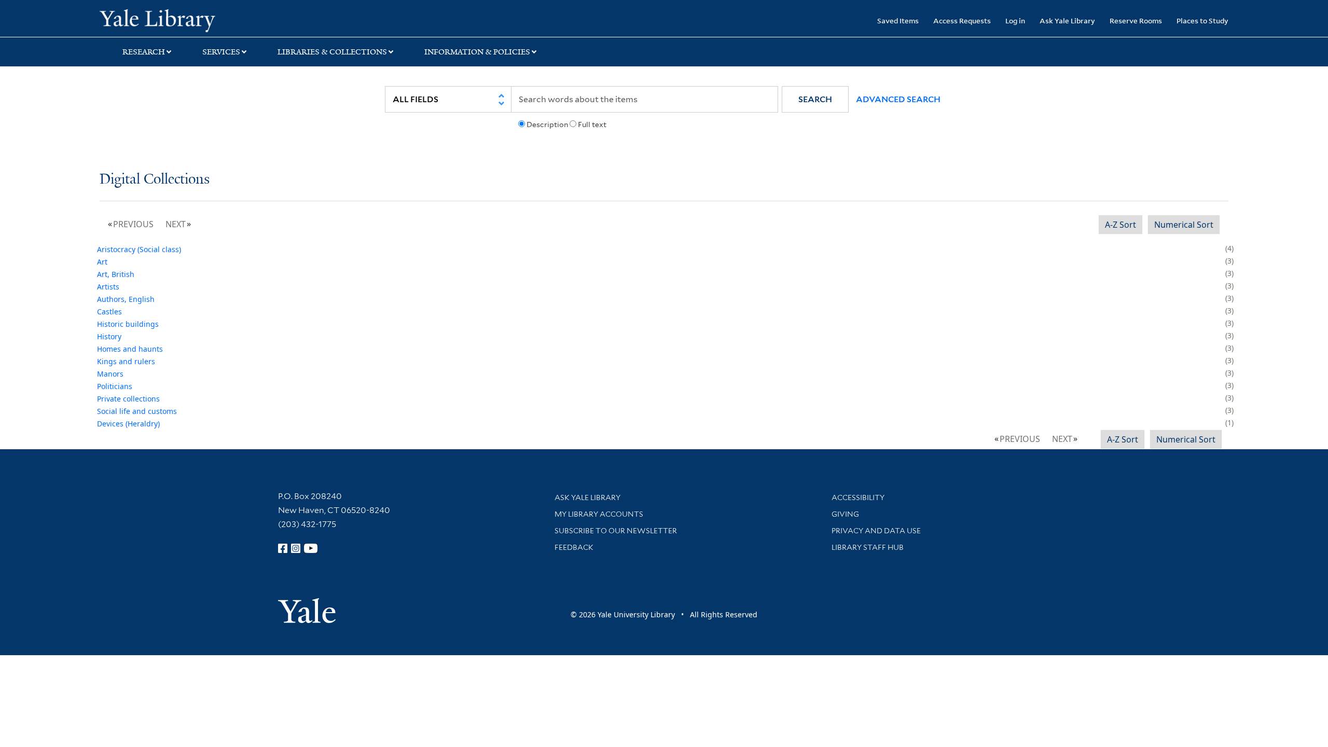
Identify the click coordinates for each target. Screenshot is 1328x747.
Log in (1015, 20)
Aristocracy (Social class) (139, 249)
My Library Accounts (599, 514)
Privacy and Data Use (876, 531)
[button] (815, 99)
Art (102, 262)
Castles (109, 311)
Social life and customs (137, 411)
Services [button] (221, 52)
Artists (108, 287)
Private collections (128, 399)
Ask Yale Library (1067, 20)
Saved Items (898, 20)
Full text (592, 124)
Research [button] (143, 52)
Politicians (114, 386)
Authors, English (126, 299)
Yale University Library (184, 20)
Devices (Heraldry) (128, 423)
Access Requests (962, 20)
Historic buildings (128, 324)
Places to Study (1202, 20)
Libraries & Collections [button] (332, 52)
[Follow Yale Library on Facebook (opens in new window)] (282, 548)
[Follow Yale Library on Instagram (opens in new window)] (295, 548)
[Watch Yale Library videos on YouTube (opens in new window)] (310, 548)
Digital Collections (155, 180)
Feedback (574, 547)
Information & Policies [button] (477, 52)
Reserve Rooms (1136, 20)
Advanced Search (898, 99)
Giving (845, 514)
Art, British (115, 274)
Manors (110, 374)
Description (547, 124)
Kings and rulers (126, 361)
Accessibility (858, 497)
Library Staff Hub (868, 547)
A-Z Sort (1120, 224)
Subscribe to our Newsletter (616, 531)
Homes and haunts (130, 349)
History (109, 336)
